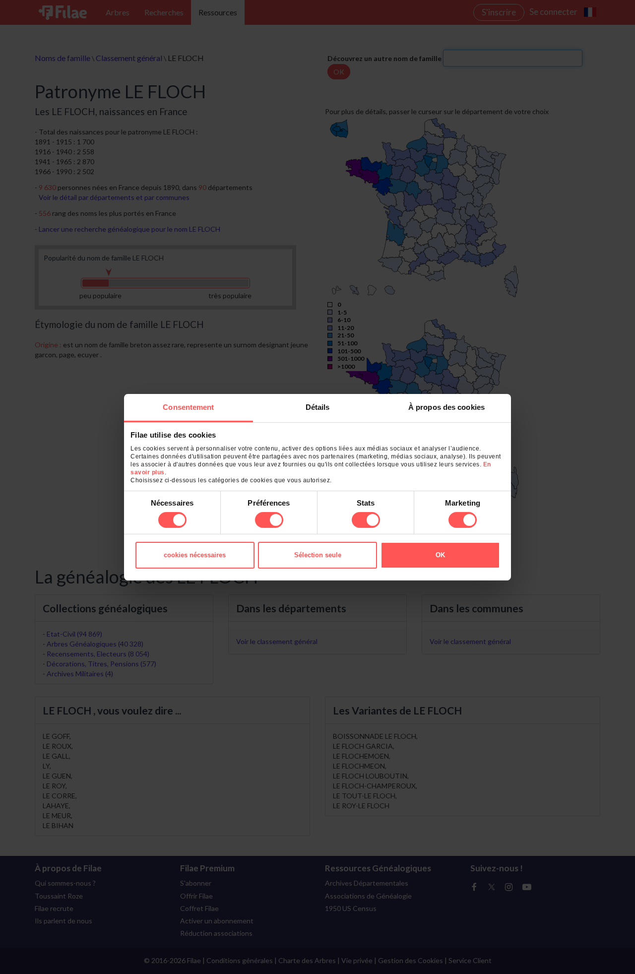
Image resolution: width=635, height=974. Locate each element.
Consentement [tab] (188, 406)
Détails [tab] (318, 406)
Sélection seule (317, 555)
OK (440, 555)
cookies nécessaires (195, 555)
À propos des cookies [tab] (446, 406)
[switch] (269, 520)
